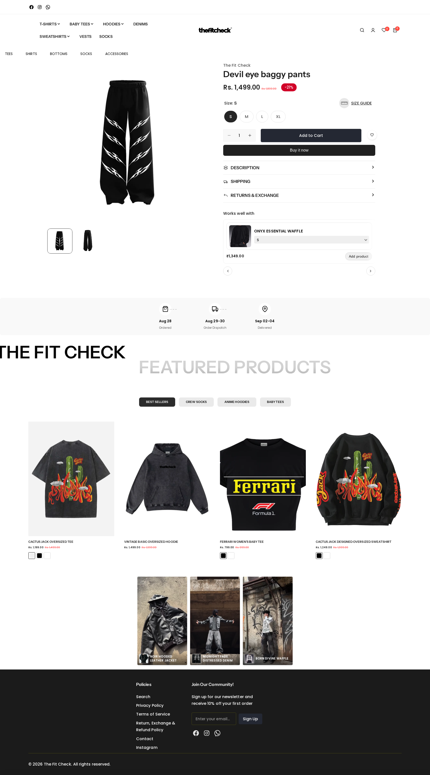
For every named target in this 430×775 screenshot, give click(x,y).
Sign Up (250, 719)
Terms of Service (153, 714)
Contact (145, 739)
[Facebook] (31, 7)
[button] (356, 103)
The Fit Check (237, 65)
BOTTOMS (59, 53)
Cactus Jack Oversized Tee (51, 542)
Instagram (147, 747)
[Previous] (227, 271)
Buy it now (299, 150)
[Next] (370, 271)
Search (143, 697)
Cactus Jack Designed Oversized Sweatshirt (353, 542)
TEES (9, 53)
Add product (358, 256)
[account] (373, 30)
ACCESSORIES (116, 53)
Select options (71, 525)
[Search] (362, 30)
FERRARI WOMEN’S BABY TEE (242, 542)
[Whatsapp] (48, 7)
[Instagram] (40, 7)
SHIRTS (31, 53)
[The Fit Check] (215, 30)
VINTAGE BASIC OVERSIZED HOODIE (151, 542)
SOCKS (86, 53)
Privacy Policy (149, 705)
